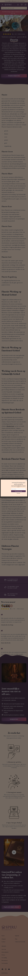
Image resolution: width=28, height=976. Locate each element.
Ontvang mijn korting (18, 491)
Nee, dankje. (18, 493)
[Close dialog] (26, 480)
